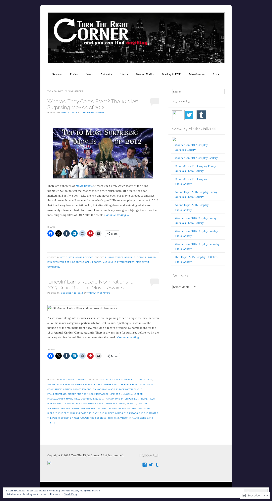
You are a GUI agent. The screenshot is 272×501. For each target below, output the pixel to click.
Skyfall (131, 404)
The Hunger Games (111, 413)
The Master (151, 413)
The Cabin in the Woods (116, 408)
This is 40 (113, 418)
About (216, 74)
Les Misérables (99, 394)
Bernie (128, 257)
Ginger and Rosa (78, 394)
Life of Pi (115, 394)
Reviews (57, 74)
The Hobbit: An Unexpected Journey (77, 413)
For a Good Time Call (78, 262)
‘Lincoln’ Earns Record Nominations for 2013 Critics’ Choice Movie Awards (91, 284)
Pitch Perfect (125, 262)
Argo (78, 384)
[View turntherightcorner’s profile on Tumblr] (157, 464)
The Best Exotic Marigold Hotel (81, 408)
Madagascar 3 (56, 399)
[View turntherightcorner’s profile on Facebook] (144, 464)
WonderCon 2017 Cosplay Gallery (196, 157)
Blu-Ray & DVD (171, 74)
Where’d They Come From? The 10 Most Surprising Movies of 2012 (93, 104)
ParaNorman (112, 399)
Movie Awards (68, 380)
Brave (134, 384)
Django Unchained (104, 389)
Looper (96, 262)
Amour (51, 384)
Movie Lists (67, 257)
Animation (107, 74)
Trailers (74, 74)
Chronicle (140, 257)
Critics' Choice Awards (77, 389)
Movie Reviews (84, 257)
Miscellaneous (197, 74)
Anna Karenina (65, 384)
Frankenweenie (56, 394)
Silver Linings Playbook (110, 404)
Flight (138, 389)
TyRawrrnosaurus (92, 112)
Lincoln (127, 394)
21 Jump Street (114, 257)
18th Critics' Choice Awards (116, 380)
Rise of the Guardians (61, 404)
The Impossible (133, 413)
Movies (82, 380)
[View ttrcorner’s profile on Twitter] (150, 464)
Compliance (54, 389)
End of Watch (55, 262)
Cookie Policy (70, 494)
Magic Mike (109, 262)
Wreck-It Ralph (129, 418)
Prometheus (147, 399)
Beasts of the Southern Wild (101, 384)
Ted (140, 404)
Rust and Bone (85, 404)
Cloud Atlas (146, 384)
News (89, 74)
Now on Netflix (145, 74)
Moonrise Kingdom (92, 399)
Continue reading (117, 215)
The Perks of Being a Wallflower (68, 418)
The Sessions (98, 418)
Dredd (152, 257)
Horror (124, 74)
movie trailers (84, 185)
